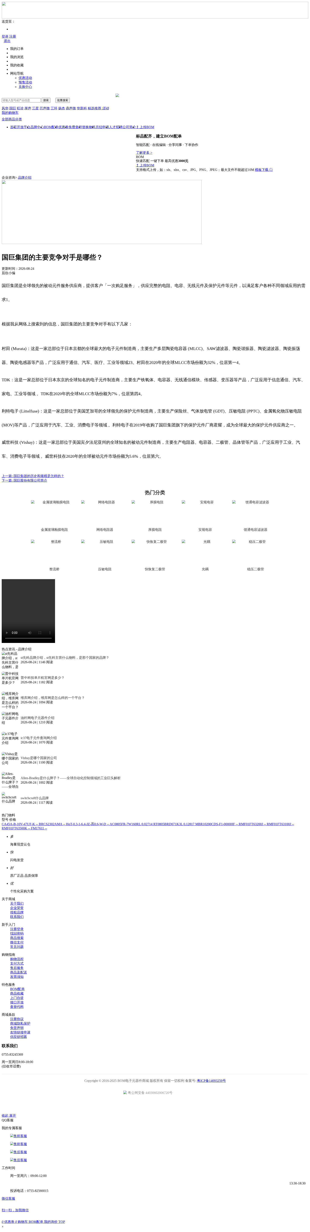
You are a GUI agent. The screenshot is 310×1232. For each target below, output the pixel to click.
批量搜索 (62, 100)
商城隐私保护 (20, 1023)
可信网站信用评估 (131, 1105)
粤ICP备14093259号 (211, 1080)
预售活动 (25, 82)
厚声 (27, 108)
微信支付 (17, 942)
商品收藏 (17, 993)
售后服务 (17, 968)
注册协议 (17, 1019)
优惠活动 (25, 78)
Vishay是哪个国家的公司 (39, 758)
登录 (5, 36)
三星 (35, 108)
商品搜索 (17, 938)
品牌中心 (37, 127)
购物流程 (17, 959)
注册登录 (17, 929)
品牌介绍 (24, 177)
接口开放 (17, 1002)
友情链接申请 (20, 1032)
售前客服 (20, 1136)
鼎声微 (71, 108)
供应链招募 (18, 1037)
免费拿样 (75, 127)
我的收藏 (17, 65)
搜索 (46, 100)
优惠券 (63, 127)
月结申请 (102, 127)
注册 (12, 36)
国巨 (12, 108)
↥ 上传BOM (145, 127)
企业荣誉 (17, 908)
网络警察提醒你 (155, 1105)
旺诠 (20, 108)
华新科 (82, 108)
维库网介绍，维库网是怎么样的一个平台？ (53, 698)
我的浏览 (17, 57)
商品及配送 (18, 972)
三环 (54, 108)
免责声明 (17, 1028)
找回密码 (17, 933)
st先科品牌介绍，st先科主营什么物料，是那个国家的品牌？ (65, 657)
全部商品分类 (12, 119)
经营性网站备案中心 (107, 1105)
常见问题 (17, 947)
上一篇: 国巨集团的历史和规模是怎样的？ (33, 476)
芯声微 (45, 108)
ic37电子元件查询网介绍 (39, 738)
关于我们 (17, 903)
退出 (7, 41)
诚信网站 (179, 1105)
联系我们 (17, 917)
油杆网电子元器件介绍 (37, 718)
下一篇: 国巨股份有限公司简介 (24, 480)
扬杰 (61, 108)
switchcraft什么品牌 (35, 798)
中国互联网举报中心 (203, 1105)
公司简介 (129, 127)
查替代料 (17, 1007)
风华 (5, 108)
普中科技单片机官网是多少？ (43, 677)
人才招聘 (116, 127)
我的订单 (17, 48)
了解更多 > (144, 152)
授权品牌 (17, 912)
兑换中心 (25, 86)
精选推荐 (98, 108)
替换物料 (89, 127)
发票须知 (17, 977)
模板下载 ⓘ (264, 170)
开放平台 (23, 127)
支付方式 (17, 963)
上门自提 (17, 998)
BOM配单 (51, 127)
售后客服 (20, 1152)
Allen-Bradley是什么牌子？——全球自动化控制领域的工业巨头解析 (71, 778)
